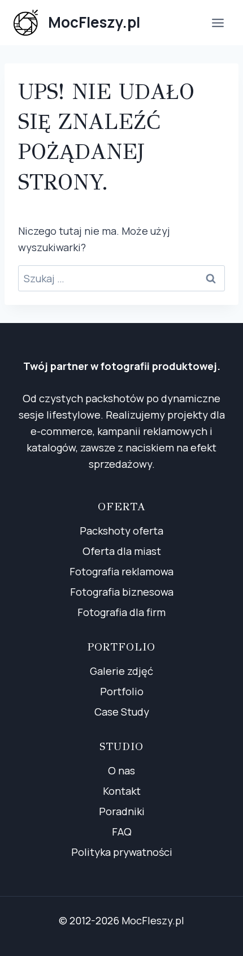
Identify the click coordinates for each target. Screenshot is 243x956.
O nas (121, 770)
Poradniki (122, 811)
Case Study (121, 711)
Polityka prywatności (121, 852)
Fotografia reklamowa (121, 571)
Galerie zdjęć (121, 671)
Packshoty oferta (121, 530)
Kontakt (122, 791)
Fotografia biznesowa (121, 591)
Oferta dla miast (122, 551)
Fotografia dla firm (121, 612)
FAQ (122, 831)
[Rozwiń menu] (217, 22)
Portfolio (122, 691)
